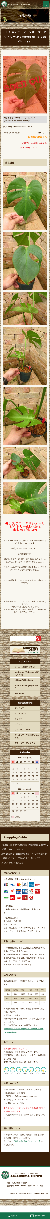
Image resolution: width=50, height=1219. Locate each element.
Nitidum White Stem (24, 680)
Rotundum (19, 693)
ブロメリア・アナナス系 (25, 743)
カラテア (18, 719)
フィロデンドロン (22, 730)
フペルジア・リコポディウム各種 (27, 736)
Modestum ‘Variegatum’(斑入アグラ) (27, 673)
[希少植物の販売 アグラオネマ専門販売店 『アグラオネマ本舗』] (16, 6)
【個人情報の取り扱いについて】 (27, 1141)
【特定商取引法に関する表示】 (18, 854)
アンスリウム (20, 713)
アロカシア (19, 708)
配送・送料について (29, 147)
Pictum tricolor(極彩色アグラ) (26, 686)
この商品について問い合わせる (34, 143)
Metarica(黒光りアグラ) (25, 667)
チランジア (19, 724)
